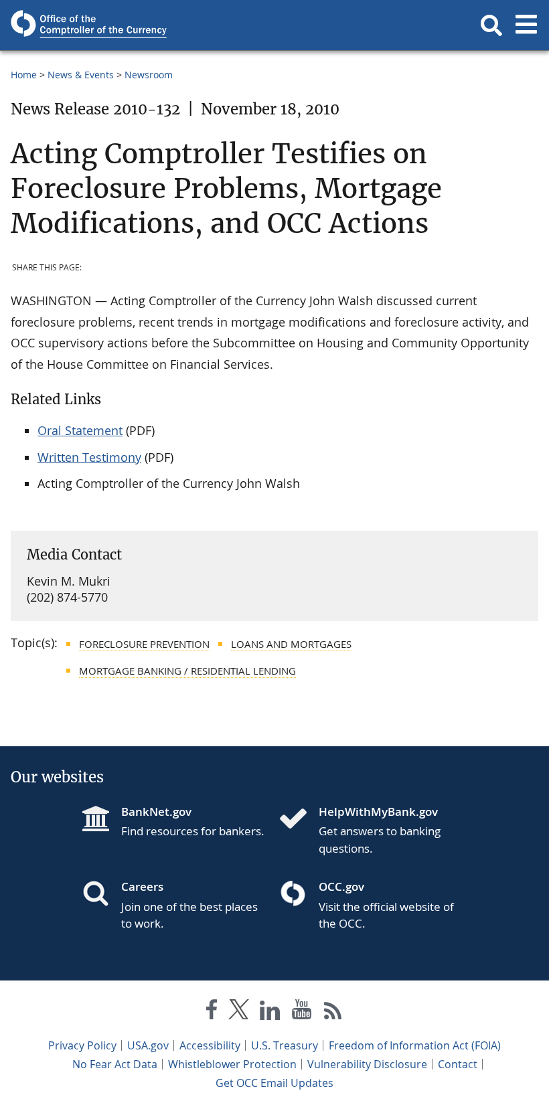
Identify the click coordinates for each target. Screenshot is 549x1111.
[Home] (298, 820)
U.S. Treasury (284, 1045)
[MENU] (526, 25)
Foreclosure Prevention (144, 644)
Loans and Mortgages (291, 644)
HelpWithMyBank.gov (378, 811)
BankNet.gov (156, 811)
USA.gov (148, 1045)
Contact (457, 1064)
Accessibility (209, 1045)
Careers (142, 886)
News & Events (81, 74)
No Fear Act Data (114, 1064)
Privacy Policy (82, 1045)
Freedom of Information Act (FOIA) (415, 1045)
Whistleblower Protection (232, 1064)
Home (24, 74)
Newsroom (149, 74)
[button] (491, 25)
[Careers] (101, 895)
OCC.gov (341, 886)
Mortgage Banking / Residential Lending (187, 670)
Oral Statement (80, 430)
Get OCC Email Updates (274, 1083)
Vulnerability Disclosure (367, 1064)
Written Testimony (89, 457)
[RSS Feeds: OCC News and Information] (333, 1012)
